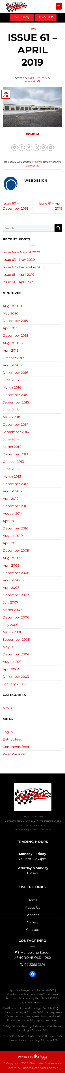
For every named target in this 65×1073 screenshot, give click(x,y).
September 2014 (16, 432)
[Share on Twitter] (29, 147)
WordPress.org (15, 754)
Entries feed (12, 739)
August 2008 (13, 580)
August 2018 (13, 343)
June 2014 (11, 439)
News (32, 29)
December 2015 (15, 395)
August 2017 (13, 365)
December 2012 (15, 484)
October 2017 (13, 358)
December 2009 (16, 550)
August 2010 (13, 536)
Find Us (45, 17)
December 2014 (15, 424)
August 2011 (12, 513)
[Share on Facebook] (21, 147)
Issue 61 (32, 134)
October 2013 (13, 462)
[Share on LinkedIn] (50, 147)
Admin (53, 1068)
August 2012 (12, 491)
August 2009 (13, 558)
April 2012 (10, 498)
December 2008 (16, 573)
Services (32, 915)
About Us (32, 907)
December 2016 (15, 372)
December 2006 (16, 617)
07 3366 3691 (34, 964)
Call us (20, 17)
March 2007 (12, 610)
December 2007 (16, 595)
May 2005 (10, 647)
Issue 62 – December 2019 (24, 267)
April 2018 (10, 350)
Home (32, 900)
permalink (32, 165)
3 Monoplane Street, (32, 955)
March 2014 (12, 447)
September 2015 (16, 402)
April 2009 (11, 565)
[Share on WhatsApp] (14, 147)
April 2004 (11, 669)
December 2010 (15, 528)
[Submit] (58, 228)
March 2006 (12, 632)
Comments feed (16, 747)
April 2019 (10, 328)
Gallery (32, 922)
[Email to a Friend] (36, 147)
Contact (32, 930)
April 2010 (11, 543)
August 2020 (13, 306)
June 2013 (11, 469)
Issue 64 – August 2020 (21, 252)
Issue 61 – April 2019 (18, 274)
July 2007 (10, 602)
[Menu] (59, 6)
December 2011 (15, 506)
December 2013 (15, 454)
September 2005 (16, 639)
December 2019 (15, 321)
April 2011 (10, 521)
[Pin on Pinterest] (43, 147)
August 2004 (13, 662)
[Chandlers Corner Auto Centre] (16, 6)
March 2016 (12, 387)
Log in (8, 732)
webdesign (32, 80)
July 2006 (10, 625)
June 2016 (11, 380)
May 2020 (10, 313)
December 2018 (15, 335)
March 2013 (12, 476)
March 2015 (12, 417)
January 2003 (14, 684)
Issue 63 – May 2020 (19, 259)
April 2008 (11, 587)
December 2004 (16, 654)
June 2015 (11, 410)
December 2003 (16, 677)
